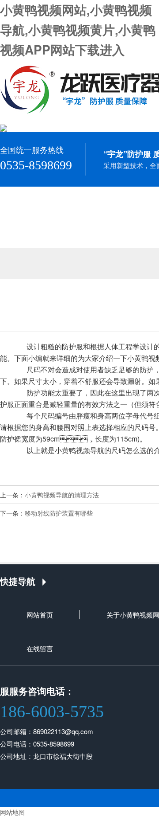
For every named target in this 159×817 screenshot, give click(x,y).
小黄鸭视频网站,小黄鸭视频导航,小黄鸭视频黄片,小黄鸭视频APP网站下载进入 (77, 29)
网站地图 (12, 812)
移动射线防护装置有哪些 (59, 512)
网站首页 (39, 614)
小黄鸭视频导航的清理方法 (62, 494)
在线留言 (39, 648)
